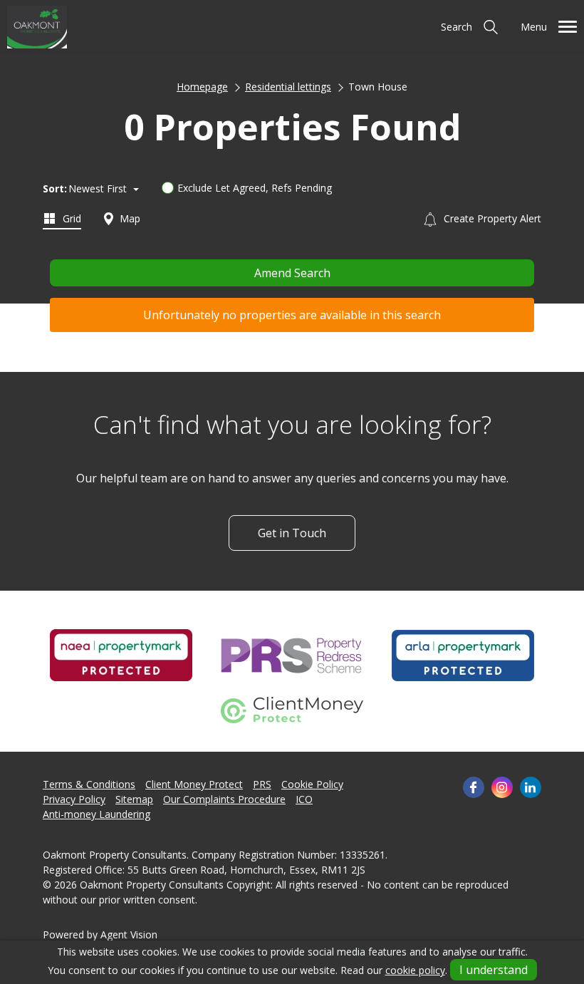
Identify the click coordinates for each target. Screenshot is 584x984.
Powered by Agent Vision (100, 934)
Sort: (55, 188)
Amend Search (292, 273)
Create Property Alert (491, 218)
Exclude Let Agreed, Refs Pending (254, 188)
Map (128, 218)
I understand (493, 970)
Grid (70, 218)
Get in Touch (292, 533)
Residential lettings (288, 86)
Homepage (202, 86)
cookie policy (415, 970)
